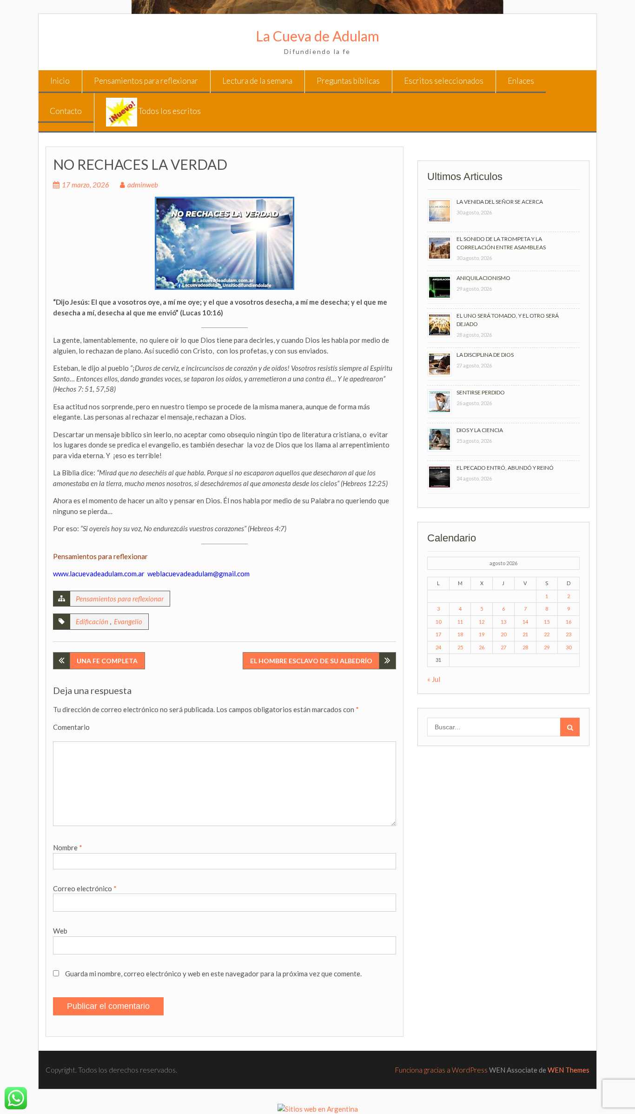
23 (568, 634)
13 (503, 622)
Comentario (71, 727)
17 (438, 634)
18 (460, 634)
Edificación (92, 621)
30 (568, 647)
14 (525, 622)
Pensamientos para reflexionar (146, 81)
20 (503, 634)
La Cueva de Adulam (317, 35)
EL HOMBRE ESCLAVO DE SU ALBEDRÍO (311, 661)
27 (503, 647)
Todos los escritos (169, 111)
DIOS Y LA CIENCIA (479, 430)
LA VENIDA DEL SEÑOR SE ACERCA (499, 201)
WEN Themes (568, 1070)
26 (481, 647)
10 (438, 622)
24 (438, 647)
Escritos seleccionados (443, 81)
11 (460, 622)
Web (60, 931)
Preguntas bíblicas (348, 81)
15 (546, 622)
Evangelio (128, 621)
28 (525, 647)
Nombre (67, 847)
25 (460, 647)
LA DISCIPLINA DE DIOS (485, 354)
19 (481, 634)
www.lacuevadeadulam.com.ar (99, 573)
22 (546, 634)
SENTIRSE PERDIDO (480, 392)
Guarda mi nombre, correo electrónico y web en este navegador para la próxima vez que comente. (213, 973)
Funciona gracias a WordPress (441, 1070)
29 (546, 647)
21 (525, 634)
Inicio (60, 81)
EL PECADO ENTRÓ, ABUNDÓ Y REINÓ (505, 467)
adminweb (142, 184)
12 (481, 622)
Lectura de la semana (257, 81)
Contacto (66, 111)
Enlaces (521, 81)
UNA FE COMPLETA (107, 661)
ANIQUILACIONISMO (483, 277)
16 (568, 622)
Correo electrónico (85, 888)
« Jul (433, 679)
